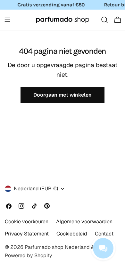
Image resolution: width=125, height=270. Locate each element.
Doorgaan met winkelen (62, 94)
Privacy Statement (27, 233)
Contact (104, 233)
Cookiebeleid (71, 233)
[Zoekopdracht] (104, 19)
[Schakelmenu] (7, 19)
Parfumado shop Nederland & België (68, 247)
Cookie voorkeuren (26, 221)
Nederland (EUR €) (36, 188)
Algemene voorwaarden (84, 221)
